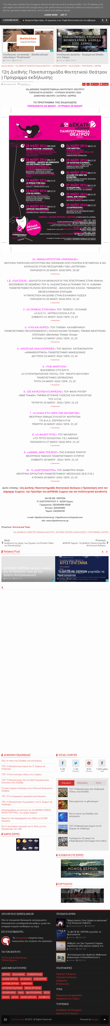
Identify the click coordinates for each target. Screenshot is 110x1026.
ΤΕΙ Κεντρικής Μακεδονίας (14, 957)
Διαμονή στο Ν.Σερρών (67, 1013)
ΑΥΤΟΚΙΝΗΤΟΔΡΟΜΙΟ (12, 988)
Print (96, 84)
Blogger (95, 1019)
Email (105, 84)
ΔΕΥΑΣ (15, 997)
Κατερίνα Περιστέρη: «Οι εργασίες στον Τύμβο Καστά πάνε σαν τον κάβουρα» (60, 20)
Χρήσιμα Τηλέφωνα (66, 974)
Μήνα (98, 783)
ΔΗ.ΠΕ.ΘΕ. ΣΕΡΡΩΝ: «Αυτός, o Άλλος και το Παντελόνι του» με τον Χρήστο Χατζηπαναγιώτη (27, 571)
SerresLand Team (21, 527)
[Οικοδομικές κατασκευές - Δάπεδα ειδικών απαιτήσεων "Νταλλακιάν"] (28, 40)
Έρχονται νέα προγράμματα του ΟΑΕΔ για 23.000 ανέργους (24, 819)
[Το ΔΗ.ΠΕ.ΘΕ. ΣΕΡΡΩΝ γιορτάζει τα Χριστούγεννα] (82, 569)
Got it (63, 15)
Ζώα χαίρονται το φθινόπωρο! (83, 801)
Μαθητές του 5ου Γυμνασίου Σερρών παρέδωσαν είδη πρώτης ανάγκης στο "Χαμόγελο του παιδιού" (85, 946)
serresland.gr (21, 938)
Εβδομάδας (82, 783)
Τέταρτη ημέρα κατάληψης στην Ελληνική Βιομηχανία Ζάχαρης (26, 789)
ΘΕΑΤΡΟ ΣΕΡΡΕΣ (33, 992)
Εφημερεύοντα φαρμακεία (69, 995)
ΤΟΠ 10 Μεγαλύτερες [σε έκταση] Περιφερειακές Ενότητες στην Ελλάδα (25, 781)
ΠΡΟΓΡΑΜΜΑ (93, 532)
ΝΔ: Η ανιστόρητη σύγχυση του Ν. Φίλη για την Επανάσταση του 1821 (23, 827)
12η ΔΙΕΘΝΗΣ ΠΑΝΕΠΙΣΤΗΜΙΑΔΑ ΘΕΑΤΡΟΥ (33, 532)
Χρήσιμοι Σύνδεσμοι (66, 977)
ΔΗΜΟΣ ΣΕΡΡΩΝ (10, 979)
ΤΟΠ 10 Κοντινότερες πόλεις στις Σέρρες (21, 774)
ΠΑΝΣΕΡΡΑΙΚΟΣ (34, 974)
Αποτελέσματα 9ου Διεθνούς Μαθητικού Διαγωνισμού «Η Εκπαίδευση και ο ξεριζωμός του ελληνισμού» (86, 957)
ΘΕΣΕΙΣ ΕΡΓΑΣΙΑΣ (33, 988)
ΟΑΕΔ (20, 992)
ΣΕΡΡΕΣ (105, 532)
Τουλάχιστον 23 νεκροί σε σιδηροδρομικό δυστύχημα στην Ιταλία (87, 839)
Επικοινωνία (62, 984)
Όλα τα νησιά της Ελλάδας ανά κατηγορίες (83, 815)
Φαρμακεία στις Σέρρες (67, 998)
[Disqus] (55, 630)
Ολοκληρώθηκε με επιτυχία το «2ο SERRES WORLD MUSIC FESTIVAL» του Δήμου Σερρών (26, 811)
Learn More (51, 15)
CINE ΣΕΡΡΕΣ (40, 979)
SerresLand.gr (18, 1019)
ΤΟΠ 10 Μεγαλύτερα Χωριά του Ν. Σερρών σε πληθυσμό (85, 827)
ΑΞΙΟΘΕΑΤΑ (44, 997)
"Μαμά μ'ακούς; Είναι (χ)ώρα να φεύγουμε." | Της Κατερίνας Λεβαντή (87, 921)
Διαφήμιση (61, 980)
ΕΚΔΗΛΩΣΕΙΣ (80, 532)
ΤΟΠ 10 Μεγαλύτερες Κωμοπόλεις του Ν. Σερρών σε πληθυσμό (26, 803)
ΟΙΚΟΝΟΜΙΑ (25, 979)
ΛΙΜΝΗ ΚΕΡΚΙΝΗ (28, 997)
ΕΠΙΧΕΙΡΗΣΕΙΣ (9, 992)
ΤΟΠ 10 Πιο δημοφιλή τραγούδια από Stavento (23, 796)
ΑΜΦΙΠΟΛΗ (26, 983)
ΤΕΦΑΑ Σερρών (9, 960)
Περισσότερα (55, 274)
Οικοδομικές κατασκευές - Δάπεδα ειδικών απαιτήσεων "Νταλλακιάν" (25, 56)
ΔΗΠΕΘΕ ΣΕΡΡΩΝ (64, 532)
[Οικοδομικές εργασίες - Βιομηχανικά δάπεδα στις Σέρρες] (82, 40)
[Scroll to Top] (105, 1019)
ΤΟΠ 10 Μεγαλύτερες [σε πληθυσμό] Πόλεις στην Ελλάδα (86, 790)
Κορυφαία (66, 783)
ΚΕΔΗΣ (6, 997)
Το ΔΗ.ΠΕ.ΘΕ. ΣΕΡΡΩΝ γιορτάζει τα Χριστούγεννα (84, 933)
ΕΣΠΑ (46, 992)
